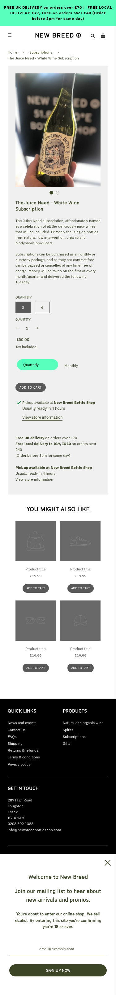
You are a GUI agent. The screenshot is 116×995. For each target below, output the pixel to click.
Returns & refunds (23, 750)
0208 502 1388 (20, 823)
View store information (42, 417)
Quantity (23, 319)
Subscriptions (40, 52)
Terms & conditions (24, 757)
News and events (22, 722)
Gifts (67, 743)
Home (13, 52)
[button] (51, 192)
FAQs (12, 736)
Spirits (68, 729)
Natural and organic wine (83, 722)
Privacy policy (19, 764)
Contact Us (17, 729)
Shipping (15, 743)
